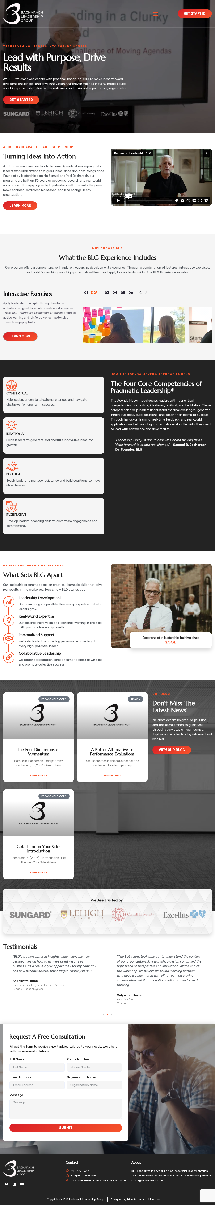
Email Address (20, 1077)
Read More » (38, 775)
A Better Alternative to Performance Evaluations (112, 751)
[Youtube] (22, 1184)
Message (16, 1095)
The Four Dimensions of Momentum (38, 751)
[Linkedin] (14, 1184)
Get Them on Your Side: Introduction (38, 848)
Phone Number (78, 1059)
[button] (156, 14)
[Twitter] (6, 1184)
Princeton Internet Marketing (144, 1199)
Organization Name (81, 1077)
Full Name (17, 1059)
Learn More (20, 336)
